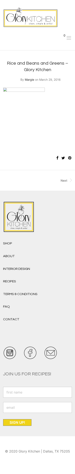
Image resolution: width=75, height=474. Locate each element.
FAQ (6, 306)
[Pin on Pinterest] (70, 158)
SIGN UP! (17, 422)
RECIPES (9, 281)
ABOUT (9, 256)
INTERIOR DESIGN (16, 268)
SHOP (7, 243)
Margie (29, 79)
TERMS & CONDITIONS (20, 294)
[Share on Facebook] (57, 158)
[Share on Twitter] (63, 158)
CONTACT (11, 319)
